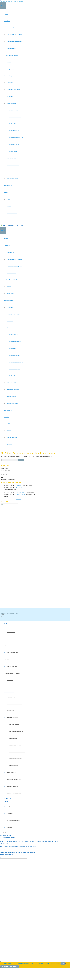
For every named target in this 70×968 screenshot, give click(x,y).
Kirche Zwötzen (13, 151)
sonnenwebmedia (13, 614)
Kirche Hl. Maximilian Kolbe (16, 137)
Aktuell (6, 14)
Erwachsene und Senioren (13, 165)
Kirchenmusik (10, 96)
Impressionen (8, 185)
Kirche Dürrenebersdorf (15, 117)
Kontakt (6, 192)
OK (63, 963)
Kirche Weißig (12, 123)
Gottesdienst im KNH (20, 494)
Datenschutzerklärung (12, 213)
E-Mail (8, 199)
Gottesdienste (10, 82)
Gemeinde (7, 21)
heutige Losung (10, 69)
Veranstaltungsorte (11, 171)
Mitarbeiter (9, 62)
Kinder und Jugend (11, 158)
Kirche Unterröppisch (14, 144)
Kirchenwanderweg (11, 103)
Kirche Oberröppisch (14, 130)
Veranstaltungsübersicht (12, 178)
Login (17, 613)
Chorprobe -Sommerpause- (22, 487)
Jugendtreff (18, 499)
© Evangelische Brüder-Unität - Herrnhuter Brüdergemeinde (17, 852)
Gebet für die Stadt (20, 492)
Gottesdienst (18, 485)
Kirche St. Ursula (13, 110)
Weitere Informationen (6, 854)
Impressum (9, 219)
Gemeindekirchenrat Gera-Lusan (14, 34)
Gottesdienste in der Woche (13, 89)
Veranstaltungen (9, 76)
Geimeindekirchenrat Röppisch (14, 41)
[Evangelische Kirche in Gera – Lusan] (11, 1)
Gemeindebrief (10, 27)
